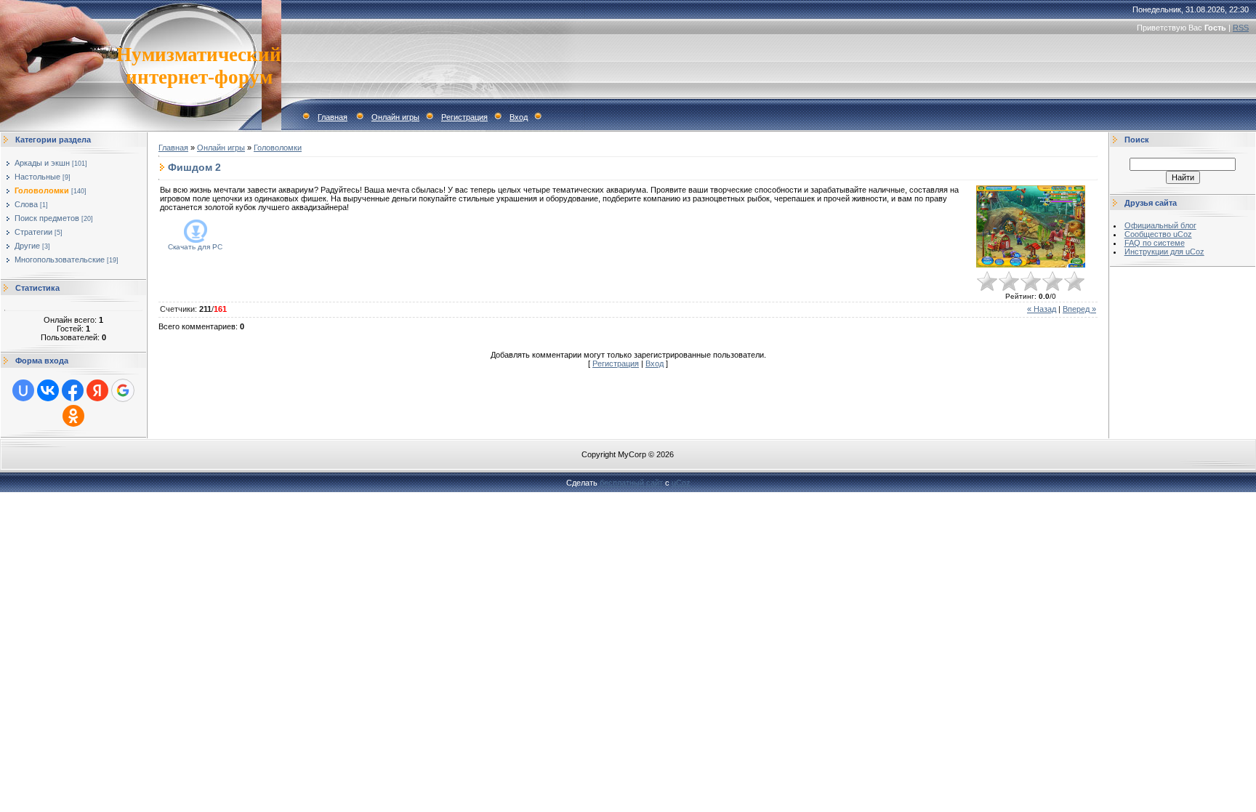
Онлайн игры (395, 117)
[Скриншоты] (1030, 226)
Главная (332, 117)
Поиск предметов (47, 218)
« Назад (1041, 309)
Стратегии (33, 232)
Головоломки (42, 190)
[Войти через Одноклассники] (73, 416)
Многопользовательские (60, 259)
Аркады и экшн (42, 162)
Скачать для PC (195, 247)
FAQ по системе (1154, 242)
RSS (1241, 27)
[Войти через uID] (23, 390)
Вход (519, 117)
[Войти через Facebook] (73, 390)
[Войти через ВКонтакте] (48, 390)
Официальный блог (1160, 225)
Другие (27, 245)
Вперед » (1079, 309)
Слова (26, 204)
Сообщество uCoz (1158, 234)
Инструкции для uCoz (1164, 251)
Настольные (37, 176)
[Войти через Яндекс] (97, 390)
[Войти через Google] (122, 390)
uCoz (681, 482)
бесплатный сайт (631, 482)
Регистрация (464, 117)
